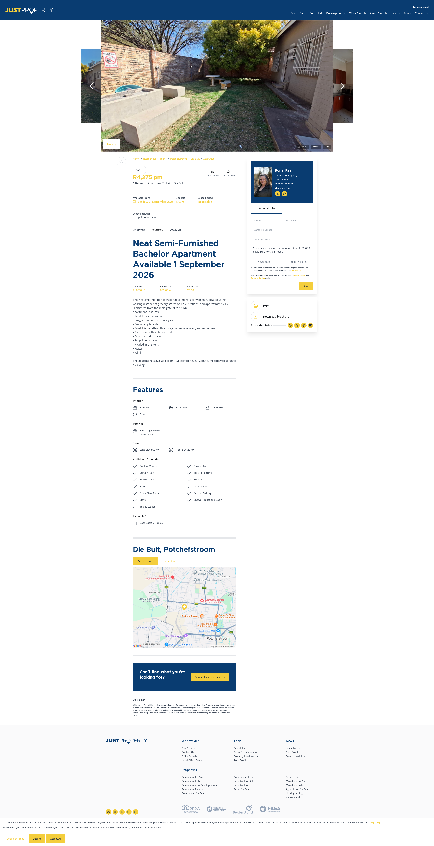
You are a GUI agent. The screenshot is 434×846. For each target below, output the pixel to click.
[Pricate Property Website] (216, 809)
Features (157, 229)
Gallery (111, 144)
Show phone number (285, 183)
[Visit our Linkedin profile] (122, 812)
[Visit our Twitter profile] (115, 812)
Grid (327, 146)
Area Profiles (241, 760)
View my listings (282, 188)
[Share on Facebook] (290, 325)
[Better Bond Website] (243, 810)
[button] (91, 86)
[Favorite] (121, 161)
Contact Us (188, 752)
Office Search (189, 756)
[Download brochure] (255, 316)
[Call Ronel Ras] (277, 193)
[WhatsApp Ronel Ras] (284, 193)
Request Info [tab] (266, 208)
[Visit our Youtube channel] (135, 812)
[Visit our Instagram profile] (129, 812)
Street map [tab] (145, 561)
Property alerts (298, 261)
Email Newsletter (295, 756)
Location (175, 229)
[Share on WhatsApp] (304, 325)
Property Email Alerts (246, 756)
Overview (139, 229)
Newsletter (264, 261)
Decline (37, 838)
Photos (316, 146)
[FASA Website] (270, 809)
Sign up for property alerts (210, 677)
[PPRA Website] (191, 809)
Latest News (293, 748)
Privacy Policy (297, 270)
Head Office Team (192, 760)
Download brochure (276, 316)
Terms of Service (258, 278)
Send (306, 286)
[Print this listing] (255, 305)
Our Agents (188, 748)
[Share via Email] (310, 325)
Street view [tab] (171, 561)
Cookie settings (15, 838)
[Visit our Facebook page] (108, 812)
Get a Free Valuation (245, 752)
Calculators (240, 748)
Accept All (55, 838)
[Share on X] (297, 325)
